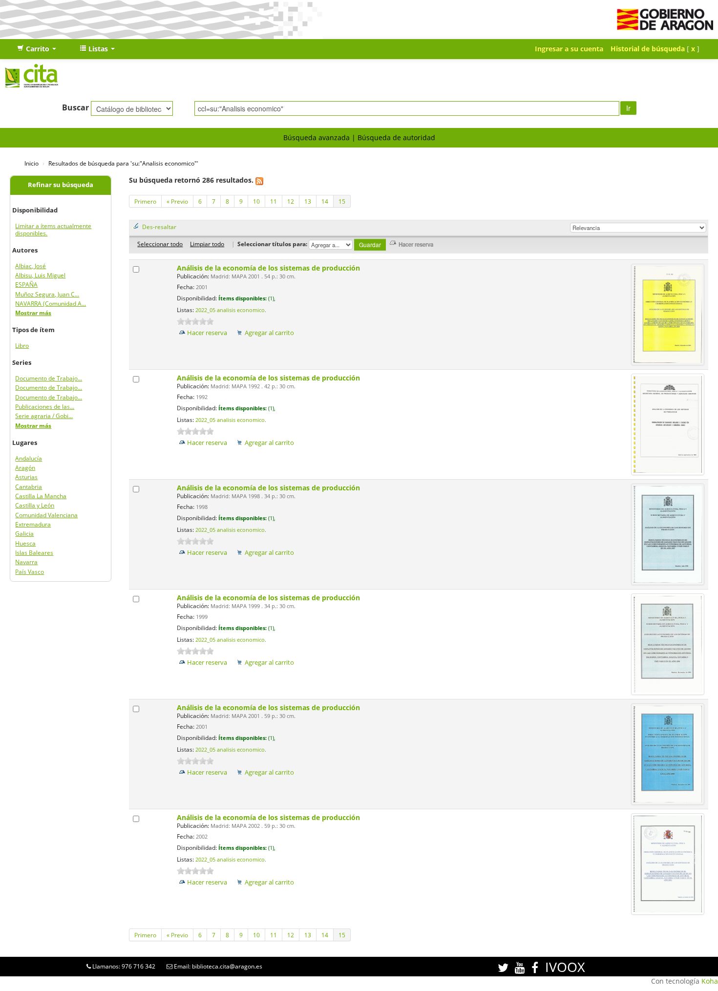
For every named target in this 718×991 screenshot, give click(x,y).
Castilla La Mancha (40, 496)
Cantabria (28, 487)
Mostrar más (33, 313)
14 (324, 201)
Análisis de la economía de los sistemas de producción (269, 268)
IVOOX (565, 967)
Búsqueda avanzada (316, 137)
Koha (709, 981)
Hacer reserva (207, 333)
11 (273, 201)
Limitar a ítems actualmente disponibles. (53, 229)
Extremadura (33, 524)
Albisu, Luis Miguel (40, 275)
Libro (22, 345)
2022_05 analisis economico (230, 310)
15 (341, 201)
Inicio (31, 163)
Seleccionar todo (160, 244)
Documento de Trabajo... (48, 378)
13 (307, 201)
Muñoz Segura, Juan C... (47, 294)
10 (256, 201)
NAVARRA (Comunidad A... (50, 303)
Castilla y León (34, 505)
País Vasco (29, 572)
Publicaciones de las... (44, 406)
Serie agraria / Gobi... (44, 416)
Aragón (25, 468)
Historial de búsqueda (648, 48)
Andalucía (28, 458)
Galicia (24, 533)
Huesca (25, 543)
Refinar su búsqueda (60, 185)
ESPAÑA (26, 284)
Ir (628, 108)
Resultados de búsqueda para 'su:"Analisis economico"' (123, 163)
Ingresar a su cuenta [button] (569, 48)
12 (290, 201)
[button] (36, 49)
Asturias (26, 477)
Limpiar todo (207, 244)
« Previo (177, 201)
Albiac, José (30, 266)
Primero (145, 201)
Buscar (75, 107)
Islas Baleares (34, 552)
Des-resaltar (159, 227)
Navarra (26, 562)
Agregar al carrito (269, 333)
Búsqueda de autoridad (396, 137)
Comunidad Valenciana (46, 515)
